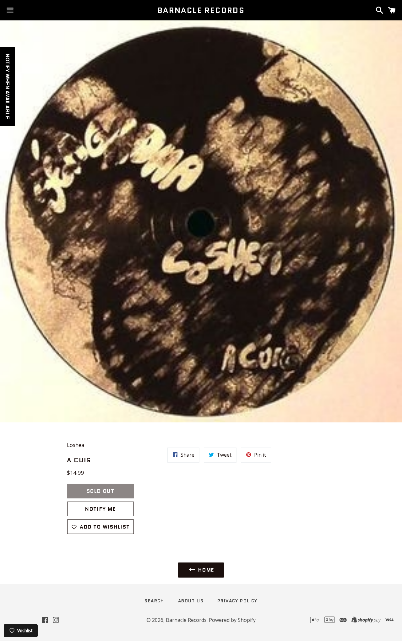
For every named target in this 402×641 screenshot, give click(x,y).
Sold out (101, 491)
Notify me (100, 509)
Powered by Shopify (232, 620)
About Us (191, 601)
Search (154, 601)
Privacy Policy (237, 601)
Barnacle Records (201, 10)
